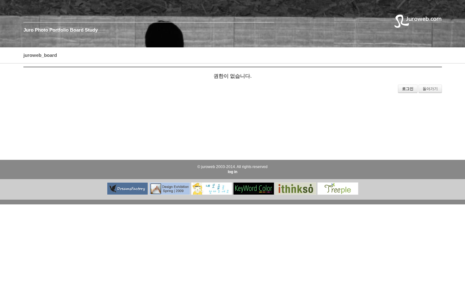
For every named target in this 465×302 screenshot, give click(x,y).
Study (91, 30)
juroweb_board (40, 55)
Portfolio (59, 30)
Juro (28, 30)
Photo (41, 30)
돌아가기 (430, 89)
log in (232, 172)
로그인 (407, 89)
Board (77, 30)
